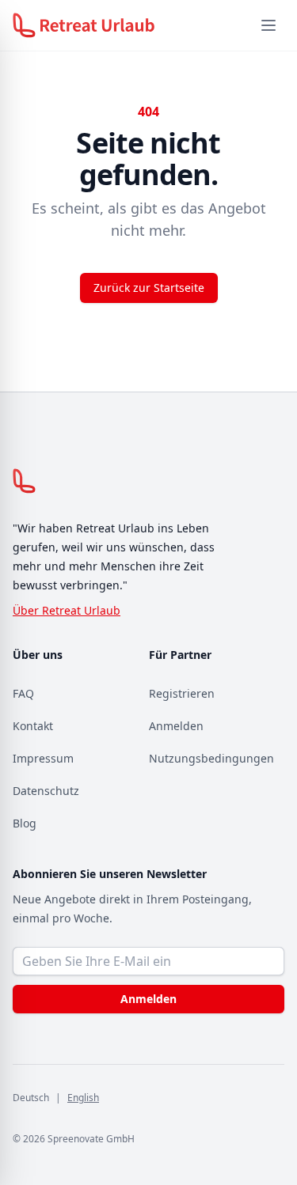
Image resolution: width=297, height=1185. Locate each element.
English (83, 1097)
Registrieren (182, 693)
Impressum (43, 758)
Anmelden (176, 725)
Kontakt (33, 725)
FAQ (23, 693)
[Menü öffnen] (268, 25)
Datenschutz (46, 790)
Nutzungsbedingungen (211, 758)
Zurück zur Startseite (148, 287)
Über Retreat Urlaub (66, 610)
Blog (24, 823)
